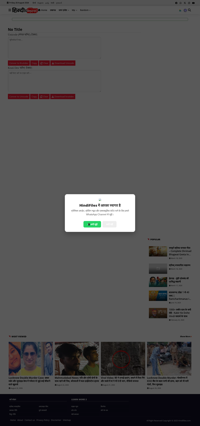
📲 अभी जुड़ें (92, 224)
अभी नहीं (109, 224)
